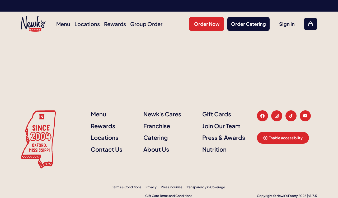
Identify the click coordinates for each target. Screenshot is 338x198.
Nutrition (214, 149)
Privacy (151, 187)
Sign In (287, 24)
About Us (156, 149)
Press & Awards (223, 137)
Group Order (146, 24)
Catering (155, 137)
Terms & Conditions (126, 187)
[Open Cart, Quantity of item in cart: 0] (310, 24)
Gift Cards (216, 114)
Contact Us (106, 149)
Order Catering (248, 24)
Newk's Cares (162, 114)
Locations (87, 24)
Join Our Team (221, 126)
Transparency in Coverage (205, 187)
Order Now (206, 24)
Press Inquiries (171, 187)
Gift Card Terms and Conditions (168, 196)
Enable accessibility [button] (286, 137)
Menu (63, 24)
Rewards (115, 24)
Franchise (156, 126)
